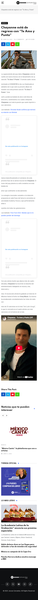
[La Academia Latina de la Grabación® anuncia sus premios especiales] (19, 513)
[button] (3, 415)
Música (3, 445)
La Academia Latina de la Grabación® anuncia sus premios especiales (19, 528)
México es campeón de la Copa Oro (16, 552)
